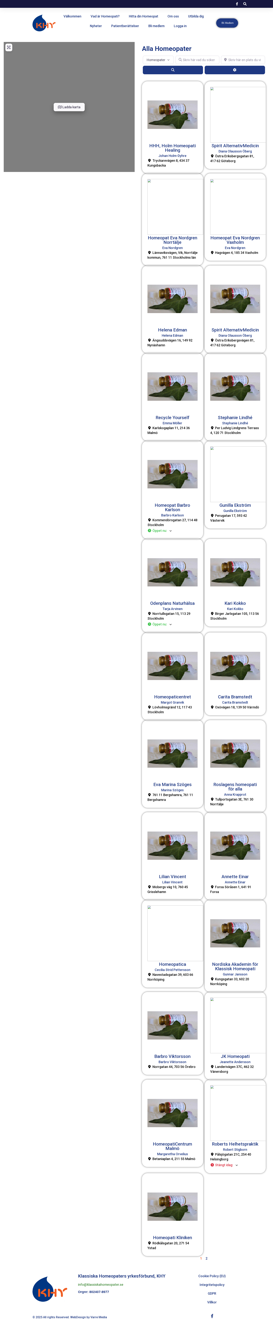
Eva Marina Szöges (172, 784)
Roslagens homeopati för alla (235, 787)
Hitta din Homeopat (143, 16)
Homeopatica (172, 964)
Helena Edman (172, 330)
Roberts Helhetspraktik (235, 1144)
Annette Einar (235, 876)
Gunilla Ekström (235, 505)
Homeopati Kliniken (172, 1237)
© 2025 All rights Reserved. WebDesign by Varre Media (69, 1317)
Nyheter (96, 26)
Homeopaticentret (172, 697)
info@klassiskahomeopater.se (100, 1284)
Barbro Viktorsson (172, 1056)
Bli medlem (156, 26)
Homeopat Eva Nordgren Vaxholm (235, 240)
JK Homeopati (235, 1056)
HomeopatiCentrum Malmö (172, 1146)
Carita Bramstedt (235, 697)
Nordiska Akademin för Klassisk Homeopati (235, 966)
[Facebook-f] (212, 1316)
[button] (172, 530)
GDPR (212, 1293)
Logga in (180, 26)
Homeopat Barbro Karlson (172, 507)
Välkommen (72, 16)
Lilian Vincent (172, 876)
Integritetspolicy (212, 1285)
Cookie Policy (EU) (212, 1276)
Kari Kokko (235, 603)
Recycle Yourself (172, 417)
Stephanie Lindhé (235, 417)
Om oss (173, 16)
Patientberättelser (125, 26)
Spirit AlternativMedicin (235, 145)
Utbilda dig (196, 16)
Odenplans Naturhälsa (172, 603)
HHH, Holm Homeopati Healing (172, 148)
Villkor (212, 1302)
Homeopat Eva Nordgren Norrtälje (172, 240)
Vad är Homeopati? (105, 16)
